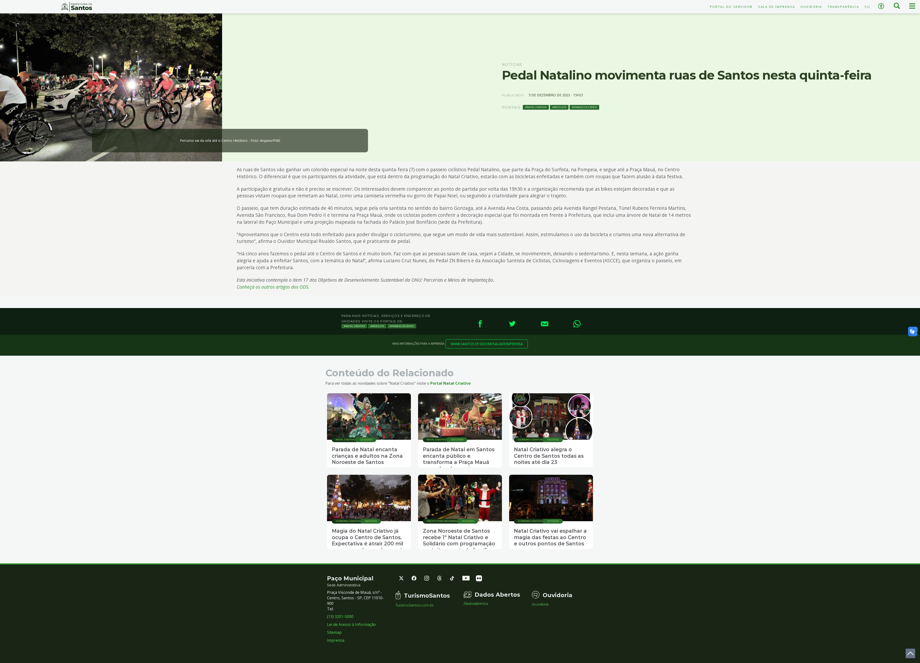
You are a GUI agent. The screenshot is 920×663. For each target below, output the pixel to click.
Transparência (843, 7)
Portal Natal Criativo (450, 383)
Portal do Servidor (731, 7)
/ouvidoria (540, 604)
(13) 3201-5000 (340, 616)
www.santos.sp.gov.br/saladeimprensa (487, 344)
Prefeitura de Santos (76, 6)
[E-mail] (544, 324)
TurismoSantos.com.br (414, 605)
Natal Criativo (536, 107)
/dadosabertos (476, 603)
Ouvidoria (811, 7)
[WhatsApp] (577, 324)
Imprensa (335, 640)
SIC (867, 7)
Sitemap (334, 632)
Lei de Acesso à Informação (351, 624)
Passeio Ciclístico (585, 107)
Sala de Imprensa (776, 7)
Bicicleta (560, 107)
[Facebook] (480, 324)
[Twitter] (512, 324)
